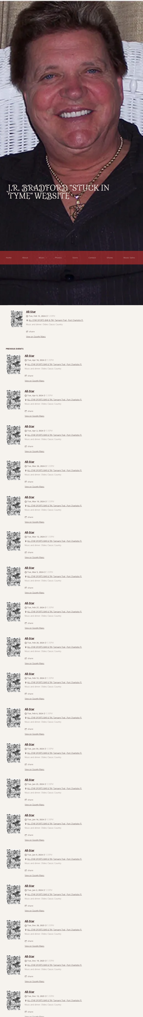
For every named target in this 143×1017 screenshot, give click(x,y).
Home (9, 257)
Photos (58, 257)
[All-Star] (17, 326)
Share (32, 331)
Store (75, 257)
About (25, 257)
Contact (92, 257)
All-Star (31, 312)
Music (41, 257)
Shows (110, 257)
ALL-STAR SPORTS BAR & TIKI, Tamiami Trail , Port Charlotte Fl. (56, 320)
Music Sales (129, 257)
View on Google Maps (36, 336)
